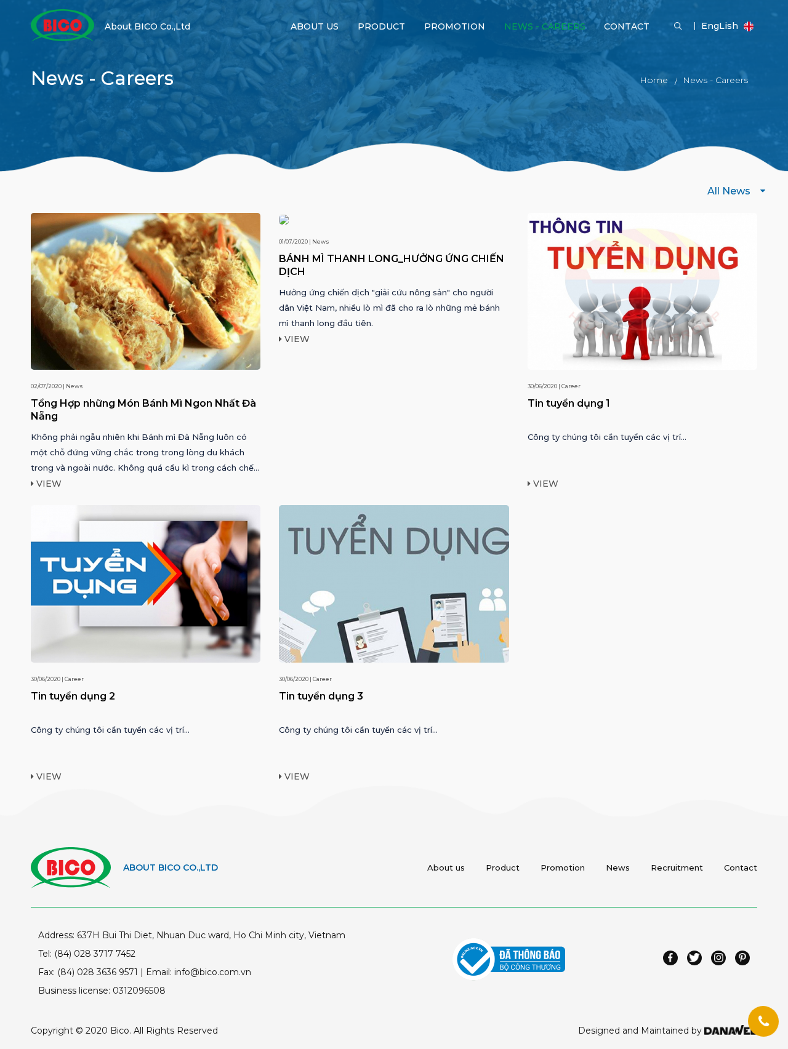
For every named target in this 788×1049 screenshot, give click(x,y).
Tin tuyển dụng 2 (73, 696)
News (618, 867)
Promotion (563, 867)
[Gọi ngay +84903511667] (763, 1021)
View (48, 483)
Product (503, 867)
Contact (740, 867)
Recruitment (677, 867)
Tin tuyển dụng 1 (569, 403)
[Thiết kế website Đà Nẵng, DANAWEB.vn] (730, 1030)
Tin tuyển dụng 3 (321, 696)
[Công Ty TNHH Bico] (62, 24)
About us (446, 867)
